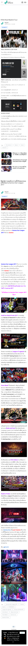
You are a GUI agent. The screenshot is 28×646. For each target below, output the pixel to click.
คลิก (11, 638)
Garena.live (6, 530)
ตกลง (22, 632)
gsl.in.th (6, 547)
